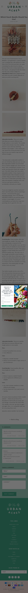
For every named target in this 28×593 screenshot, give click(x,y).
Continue (7, 305)
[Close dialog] (26, 286)
